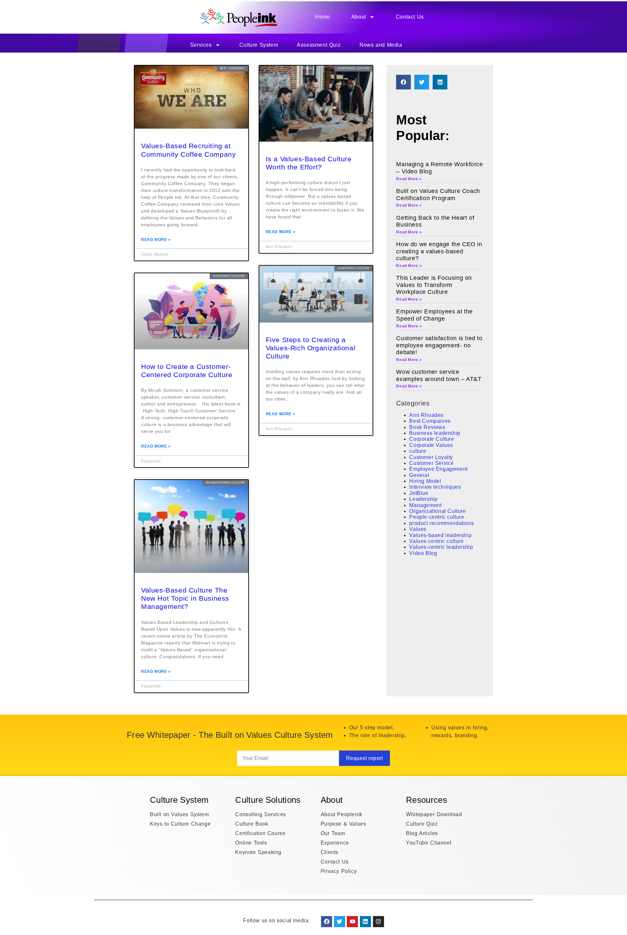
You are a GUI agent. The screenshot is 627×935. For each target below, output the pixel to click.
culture (417, 451)
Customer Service (431, 463)
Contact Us (410, 17)
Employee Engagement (438, 469)
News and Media (381, 45)
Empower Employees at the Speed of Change (434, 315)
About (358, 17)
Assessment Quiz (319, 45)
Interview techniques (435, 487)
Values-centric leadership (441, 547)
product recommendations (441, 523)
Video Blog (423, 553)
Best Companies (429, 421)
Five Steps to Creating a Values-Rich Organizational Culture (311, 348)
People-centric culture (436, 517)
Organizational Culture (437, 511)
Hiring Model (425, 481)
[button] (403, 82)
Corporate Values (431, 445)
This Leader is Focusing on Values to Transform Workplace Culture (434, 285)
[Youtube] (352, 921)
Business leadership (434, 433)
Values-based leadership (440, 535)
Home (322, 17)
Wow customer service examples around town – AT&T (438, 375)
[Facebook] (326, 921)
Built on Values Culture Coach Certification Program (438, 194)
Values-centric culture (436, 541)
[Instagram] (378, 921)
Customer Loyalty (431, 457)
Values (417, 529)
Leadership (423, 499)
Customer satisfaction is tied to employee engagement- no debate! (439, 345)
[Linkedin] (365, 921)
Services (201, 45)
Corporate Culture (431, 439)
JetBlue (418, 493)
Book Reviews (427, 427)
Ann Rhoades (426, 415)
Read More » (156, 240)
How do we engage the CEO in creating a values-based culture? (439, 251)
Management (425, 505)
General (419, 475)
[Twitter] (339, 921)
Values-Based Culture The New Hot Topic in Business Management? (185, 598)
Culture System (258, 45)
